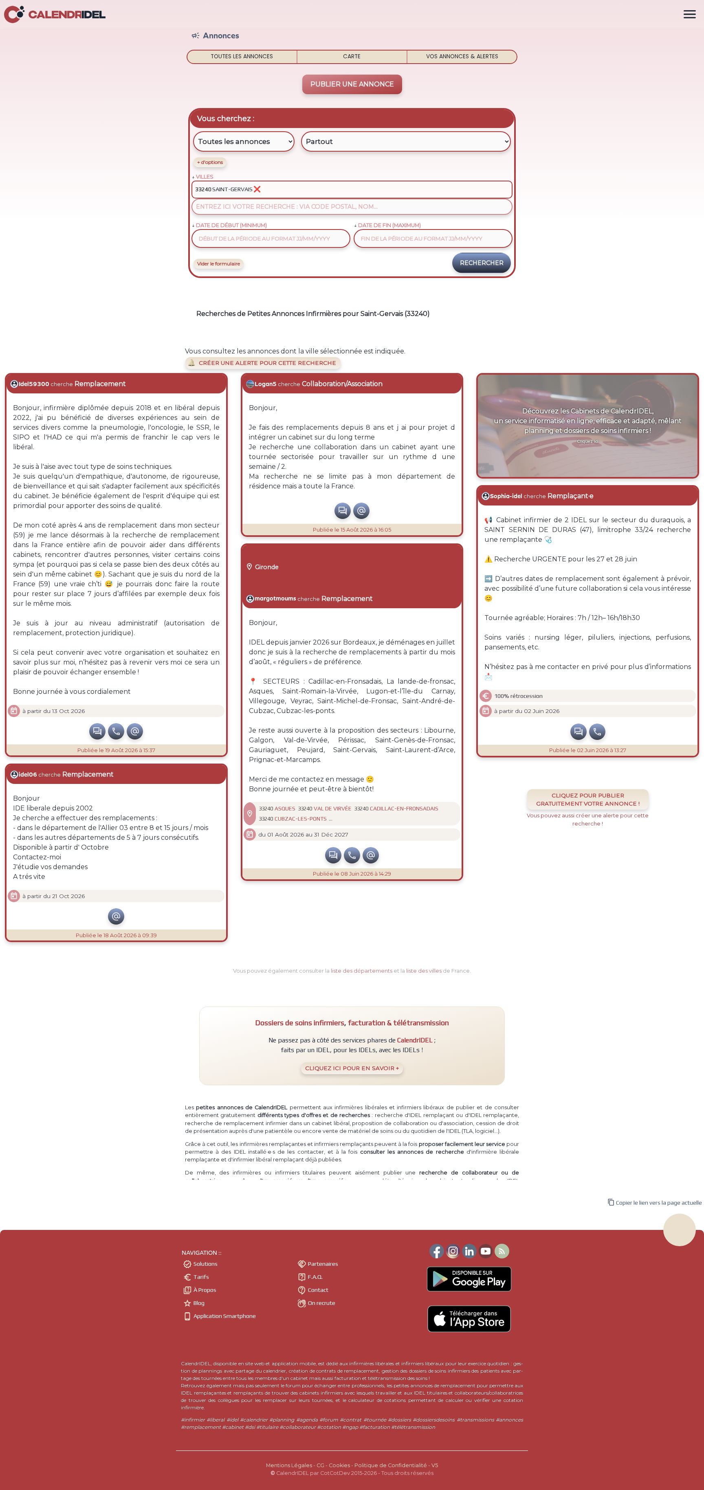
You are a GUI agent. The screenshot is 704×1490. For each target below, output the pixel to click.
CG (320, 1465)
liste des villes (424, 970)
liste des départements (361, 970)
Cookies (339, 1465)
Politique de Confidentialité (390, 1465)
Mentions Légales (289, 1465)
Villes (204, 177)
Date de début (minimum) (231, 225)
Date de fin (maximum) (389, 225)
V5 (434, 1465)
